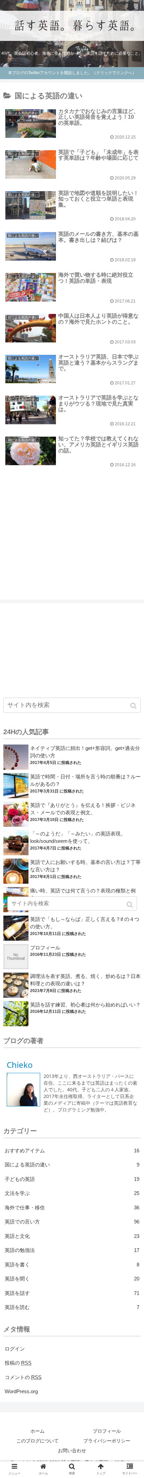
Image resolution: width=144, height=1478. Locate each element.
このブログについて (37, 1440)
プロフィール (45, 947)
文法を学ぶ (72, 1193)
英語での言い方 (72, 1221)
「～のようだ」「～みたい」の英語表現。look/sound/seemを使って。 (78, 837)
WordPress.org (21, 1391)
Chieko (20, 1064)
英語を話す (72, 1293)
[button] (134, 706)
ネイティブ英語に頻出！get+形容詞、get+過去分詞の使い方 (85, 752)
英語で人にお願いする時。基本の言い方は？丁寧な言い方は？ (85, 866)
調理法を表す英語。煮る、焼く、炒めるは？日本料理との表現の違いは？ (85, 980)
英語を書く (72, 1264)
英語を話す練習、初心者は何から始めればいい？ (85, 1004)
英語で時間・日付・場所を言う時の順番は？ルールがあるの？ (85, 780)
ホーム (37, 1431)
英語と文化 (72, 1236)
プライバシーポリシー (106, 1440)
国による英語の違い (72, 1164)
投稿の (18, 1363)
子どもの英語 (72, 1179)
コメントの (23, 1377)
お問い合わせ (72, 1450)
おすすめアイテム (72, 1150)
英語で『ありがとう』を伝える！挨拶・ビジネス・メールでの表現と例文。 (83, 809)
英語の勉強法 (72, 1250)
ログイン (15, 1349)
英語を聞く (72, 1278)
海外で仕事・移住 (72, 1207)
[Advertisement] (72, 521)
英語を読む (72, 1307)
